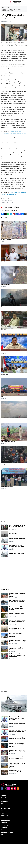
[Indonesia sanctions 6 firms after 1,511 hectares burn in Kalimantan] (4, 608)
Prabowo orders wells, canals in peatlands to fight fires (13, 328)
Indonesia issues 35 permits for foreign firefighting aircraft (12, 283)
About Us (3, 829)
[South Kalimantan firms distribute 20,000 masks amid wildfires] (14, 476)
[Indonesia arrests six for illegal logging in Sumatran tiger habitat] (4, 595)
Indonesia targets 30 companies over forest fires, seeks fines (13, 306)
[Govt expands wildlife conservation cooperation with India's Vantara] (4, 655)
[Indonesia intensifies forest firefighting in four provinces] (14, 409)
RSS (2, 834)
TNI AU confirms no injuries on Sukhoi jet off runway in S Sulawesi (17, 648)
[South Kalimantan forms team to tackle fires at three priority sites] (14, 454)
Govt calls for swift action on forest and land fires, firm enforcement (13, 261)
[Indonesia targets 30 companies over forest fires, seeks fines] (14, 297)
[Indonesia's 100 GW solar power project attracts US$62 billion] (4, 739)
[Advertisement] (14, 505)
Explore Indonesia (5, 808)
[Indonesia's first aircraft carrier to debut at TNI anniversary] (4, 540)
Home (5, 7)
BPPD (15, 210)
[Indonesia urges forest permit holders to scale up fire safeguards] (14, 230)
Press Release (4, 815)
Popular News (5, 589)
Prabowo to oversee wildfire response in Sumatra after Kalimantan (12, 440)
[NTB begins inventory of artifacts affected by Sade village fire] (4, 635)
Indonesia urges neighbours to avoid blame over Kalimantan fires (17, 622)
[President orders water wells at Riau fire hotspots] (14, 342)
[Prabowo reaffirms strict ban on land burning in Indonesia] (14, 364)
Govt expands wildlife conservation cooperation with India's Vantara (17, 655)
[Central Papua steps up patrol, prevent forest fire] (14, 387)
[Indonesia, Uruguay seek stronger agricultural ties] (4, 772)
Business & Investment (7, 806)
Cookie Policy (4, 827)
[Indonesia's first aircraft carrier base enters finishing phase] (4, 554)
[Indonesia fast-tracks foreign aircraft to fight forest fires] (4, 615)
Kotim (18, 207)
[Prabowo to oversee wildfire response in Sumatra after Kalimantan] (14, 432)
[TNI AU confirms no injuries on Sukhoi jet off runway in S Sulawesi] (4, 649)
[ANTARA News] (15, 1)
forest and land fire (9, 207)
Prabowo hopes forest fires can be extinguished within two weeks (17, 732)
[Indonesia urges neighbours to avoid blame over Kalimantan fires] (4, 622)
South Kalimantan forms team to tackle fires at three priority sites (14, 463)
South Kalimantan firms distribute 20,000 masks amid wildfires (12, 485)
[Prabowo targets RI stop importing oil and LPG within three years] (4, 547)
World (2, 803)
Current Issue (11, 7)
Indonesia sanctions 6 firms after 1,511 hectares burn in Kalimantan (16, 608)
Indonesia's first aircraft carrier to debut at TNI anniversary (14, 712)
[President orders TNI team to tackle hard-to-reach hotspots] (4, 752)
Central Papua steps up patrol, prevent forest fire (13, 396)
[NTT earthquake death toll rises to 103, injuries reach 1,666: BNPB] (4, 527)
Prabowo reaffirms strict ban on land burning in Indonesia (13, 373)
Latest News (4, 521)
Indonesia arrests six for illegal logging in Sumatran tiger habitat (17, 595)
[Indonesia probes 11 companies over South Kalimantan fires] (4, 629)
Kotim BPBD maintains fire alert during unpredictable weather (11, 10)
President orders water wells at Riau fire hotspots (12, 351)
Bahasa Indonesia (5, 820)
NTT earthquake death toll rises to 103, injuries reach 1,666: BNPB (17, 527)
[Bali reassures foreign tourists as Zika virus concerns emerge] (4, 602)
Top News (4, 691)
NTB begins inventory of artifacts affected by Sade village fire (16, 635)
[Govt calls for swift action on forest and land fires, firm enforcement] (14, 252)
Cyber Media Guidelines (7, 832)
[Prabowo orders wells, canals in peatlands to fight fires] (14, 319)
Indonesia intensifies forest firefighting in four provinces (13, 418)
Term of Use (4, 822)
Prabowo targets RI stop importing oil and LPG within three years (16, 547)
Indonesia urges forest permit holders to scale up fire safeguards (14, 238)
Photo (2, 813)
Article (2, 810)
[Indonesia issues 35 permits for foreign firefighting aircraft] (14, 274)
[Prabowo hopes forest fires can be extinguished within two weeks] (4, 732)
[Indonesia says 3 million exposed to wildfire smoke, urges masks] (4, 642)
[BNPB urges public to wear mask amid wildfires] (4, 534)
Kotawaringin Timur (7, 210)
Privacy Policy (4, 825)
